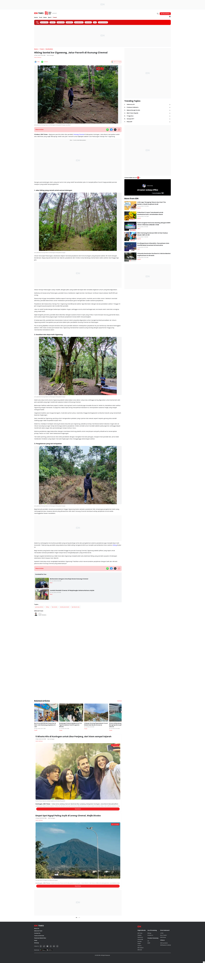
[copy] (119, 129)
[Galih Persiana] (36, 614)
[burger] (170, 16)
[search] (158, 14)
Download (36, 938)
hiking (115, 545)
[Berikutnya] (122, 703)
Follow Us (36, 934)
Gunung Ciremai (78, 134)
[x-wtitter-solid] (115, 129)
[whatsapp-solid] (107, 129)
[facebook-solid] (111, 129)
